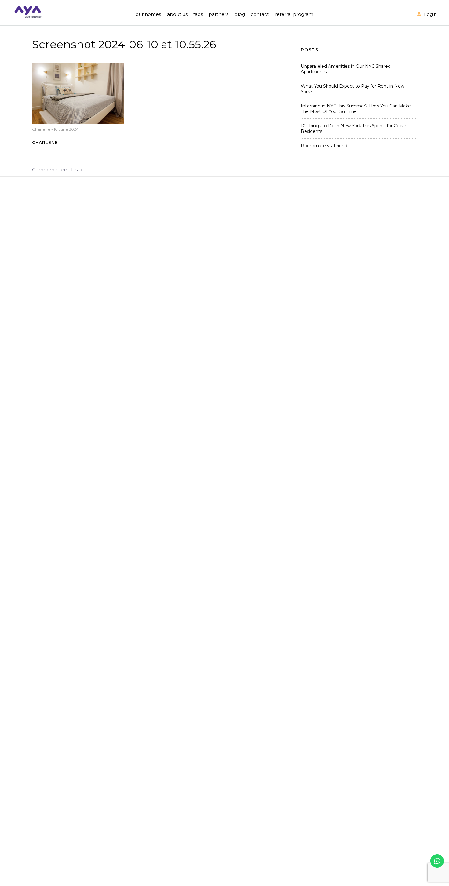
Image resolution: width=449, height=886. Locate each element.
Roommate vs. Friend (324, 145)
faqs (198, 14)
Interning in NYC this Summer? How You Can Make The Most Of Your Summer (356, 108)
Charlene (41, 129)
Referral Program (294, 14)
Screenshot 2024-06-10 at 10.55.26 (124, 44)
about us (177, 14)
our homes (148, 14)
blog (239, 14)
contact (260, 14)
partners (218, 14)
